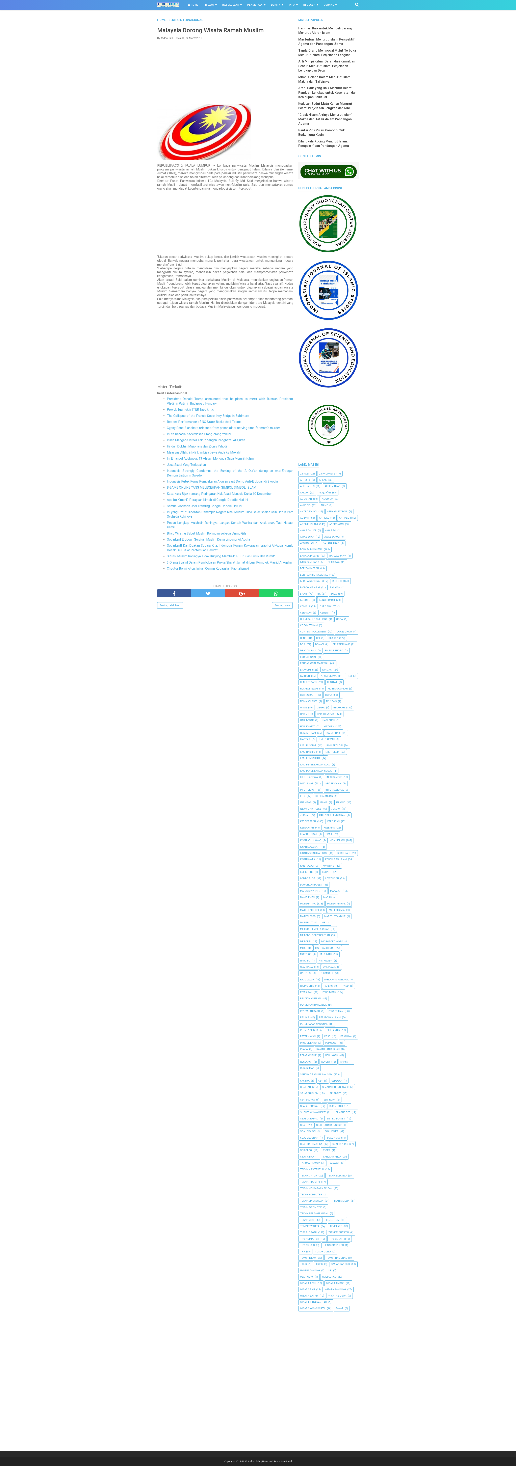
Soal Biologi (308, 1131)
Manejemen (307, 897)
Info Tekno (307, 789)
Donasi (319, 644)
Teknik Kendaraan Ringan (316, 1188)
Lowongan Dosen (311, 884)
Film (349, 676)
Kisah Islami (337, 840)
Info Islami (306, 783)
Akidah (304, 492)
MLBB (303, 948)
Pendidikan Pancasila (313, 1004)
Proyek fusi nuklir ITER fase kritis (190, 409)
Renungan (331, 1055)
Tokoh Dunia (323, 1251)
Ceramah (306, 612)
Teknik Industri (310, 1181)
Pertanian (333, 1030)
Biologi (337, 581)
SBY (320, 1080)
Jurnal (329, 4)
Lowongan (332, 878)
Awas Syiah (307, 536)
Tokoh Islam (308, 1257)
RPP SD (344, 1061)
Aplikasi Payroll (337, 511)
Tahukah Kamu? (310, 1163)
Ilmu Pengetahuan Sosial (316, 770)
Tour (303, 1264)
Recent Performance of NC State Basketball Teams (204, 422)
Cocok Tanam (309, 625)
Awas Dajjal (308, 530)
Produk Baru (308, 1042)
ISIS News (305, 802)
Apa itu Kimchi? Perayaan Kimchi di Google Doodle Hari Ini (207, 500)
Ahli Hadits (307, 486)
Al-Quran (328, 498)
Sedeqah (336, 1080)
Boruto (305, 600)
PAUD (346, 985)
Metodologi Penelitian (315, 935)
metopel (305, 941)
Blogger (309, 4)
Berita (276, 4)
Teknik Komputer (311, 1194)
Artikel (344, 517)
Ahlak (323, 480)
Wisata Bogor (337, 1295)
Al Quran (306, 498)
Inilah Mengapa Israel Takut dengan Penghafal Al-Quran (206, 440)
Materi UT (306, 922)
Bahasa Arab (331, 543)
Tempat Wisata (309, 1226)
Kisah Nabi (343, 853)
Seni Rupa (329, 1099)
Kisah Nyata (307, 859)
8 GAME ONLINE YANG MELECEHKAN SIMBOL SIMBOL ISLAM (211, 487)
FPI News (331, 701)
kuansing (328, 865)
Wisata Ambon (335, 1283)
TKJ (302, 1251)
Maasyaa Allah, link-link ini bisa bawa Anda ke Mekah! (204, 452)
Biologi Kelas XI (310, 587)
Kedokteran (308, 821)
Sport (326, 1150)
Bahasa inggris (309, 555)
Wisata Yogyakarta (313, 1308)
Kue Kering (306, 872)
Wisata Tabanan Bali (313, 1302)
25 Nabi (304, 473)
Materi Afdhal (336, 903)
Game (303, 707)
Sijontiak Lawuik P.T (313, 1112)
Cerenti (325, 612)
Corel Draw (344, 631)
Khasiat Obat (308, 834)
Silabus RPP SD (309, 1118)
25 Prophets (327, 473)
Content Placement (313, 631)
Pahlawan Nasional (336, 979)
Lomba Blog (307, 878)
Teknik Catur (308, 1175)
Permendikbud (309, 1030)
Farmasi (327, 669)
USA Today (306, 1276)
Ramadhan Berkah (328, 1049)
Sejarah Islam (309, 1093)
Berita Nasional (310, 581)
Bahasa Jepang (309, 562)
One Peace (329, 967)
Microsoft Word (332, 941)
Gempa (321, 707)
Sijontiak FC (337, 1106)
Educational (308, 657)
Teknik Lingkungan (312, 1200)
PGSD (327, 1036)
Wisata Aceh (308, 1283)
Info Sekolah (333, 783)
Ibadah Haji (333, 733)
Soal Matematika (311, 1144)
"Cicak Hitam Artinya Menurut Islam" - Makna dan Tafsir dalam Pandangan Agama (326, 119)
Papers (328, 985)
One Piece (306, 973)
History (329, 726)
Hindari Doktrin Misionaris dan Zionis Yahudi (197, 446)
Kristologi (307, 865)
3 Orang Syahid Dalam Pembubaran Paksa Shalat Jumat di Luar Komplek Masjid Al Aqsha (229, 562)
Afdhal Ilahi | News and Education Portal (270, 1461)
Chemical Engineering (314, 619)
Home (194, 4)
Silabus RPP (343, 1112)
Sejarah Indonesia (334, 1087)
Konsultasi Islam (336, 859)
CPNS (303, 638)
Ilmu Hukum (332, 752)
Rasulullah (230, 4)
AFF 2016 (305, 480)
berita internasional (314, 574)
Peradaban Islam (330, 1017)
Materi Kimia (337, 910)
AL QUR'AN (325, 492)
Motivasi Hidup (324, 948)
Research (306, 1061)
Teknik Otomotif (311, 1207)
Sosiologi (306, 1150)
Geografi (339, 707)
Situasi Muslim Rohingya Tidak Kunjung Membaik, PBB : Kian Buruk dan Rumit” (221, 556)
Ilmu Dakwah (327, 739)
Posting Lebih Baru (170, 605)
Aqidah (304, 517)
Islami (209, 4)
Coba (339, 619)
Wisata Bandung (335, 1289)
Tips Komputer (309, 1239)
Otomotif (327, 973)
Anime (324, 505)
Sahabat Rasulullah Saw (316, 1074)
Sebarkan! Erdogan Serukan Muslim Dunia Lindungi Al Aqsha (208, 539)
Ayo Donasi (307, 543)
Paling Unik (307, 985)
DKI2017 (333, 638)
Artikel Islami (309, 524)
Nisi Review (326, 960)
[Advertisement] (225, 72)
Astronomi (336, 524)
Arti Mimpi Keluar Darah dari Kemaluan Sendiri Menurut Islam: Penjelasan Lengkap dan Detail (326, 65)
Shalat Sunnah (309, 1106)
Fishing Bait (307, 695)
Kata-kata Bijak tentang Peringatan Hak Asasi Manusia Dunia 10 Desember (219, 494)
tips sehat (336, 1239)
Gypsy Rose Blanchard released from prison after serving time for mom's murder (223, 428)
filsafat (332, 682)
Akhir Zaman (332, 486)
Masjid (327, 897)
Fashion (305, 676)
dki (318, 638)
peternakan (308, 1036)
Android (305, 505)
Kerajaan (333, 821)
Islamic (340, 802)
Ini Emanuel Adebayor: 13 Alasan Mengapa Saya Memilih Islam (210, 458)
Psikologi (331, 1042)
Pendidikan (255, 4)
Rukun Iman (307, 1068)
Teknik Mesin (342, 1200)
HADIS (303, 713)
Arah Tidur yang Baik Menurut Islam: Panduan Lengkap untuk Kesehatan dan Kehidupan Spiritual (327, 92)
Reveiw (325, 1061)
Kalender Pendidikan (332, 815)
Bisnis (303, 593)
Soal (303, 1125)
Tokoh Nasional (336, 1257)
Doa (302, 644)
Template (336, 1226)
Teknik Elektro (337, 1175)
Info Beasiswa (309, 777)
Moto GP (305, 954)
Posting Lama (282, 605)
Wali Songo (329, 1276)
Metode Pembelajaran (314, 929)
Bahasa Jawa (337, 555)
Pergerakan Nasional (314, 1024)
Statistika (307, 1156)
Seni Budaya (307, 1099)
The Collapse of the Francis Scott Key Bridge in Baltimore (208, 416)
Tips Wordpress (333, 1245)
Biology (335, 587)
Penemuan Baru (310, 1011)
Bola (334, 593)
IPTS (302, 796)
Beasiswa (334, 562)
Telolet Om (331, 1220)
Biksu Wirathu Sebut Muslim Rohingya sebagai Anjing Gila (206, 533)
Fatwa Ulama (328, 676)
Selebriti (335, 1093)
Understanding (310, 1270)
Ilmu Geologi (335, 745)
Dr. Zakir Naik (341, 644)
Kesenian (329, 827)
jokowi (335, 808)
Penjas (304, 1017)
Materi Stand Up (334, 916)
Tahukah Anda (332, 1156)
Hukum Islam (308, 733)
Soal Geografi (309, 1137)
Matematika (308, 903)
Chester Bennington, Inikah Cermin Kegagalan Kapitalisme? (208, 568)
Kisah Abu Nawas (310, 840)
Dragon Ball (308, 650)
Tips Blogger (308, 1232)
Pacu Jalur (307, 979)
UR (330, 1270)
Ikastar (305, 739)
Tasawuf (334, 1163)
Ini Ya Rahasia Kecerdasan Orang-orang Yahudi (199, 434)
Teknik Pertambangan (314, 1213)
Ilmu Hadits (307, 752)
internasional (335, 789)
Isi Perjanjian (324, 796)
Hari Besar (307, 720)
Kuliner (327, 872)
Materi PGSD (308, 916)
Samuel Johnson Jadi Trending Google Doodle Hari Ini (204, 506)
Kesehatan (307, 827)
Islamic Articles (310, 808)
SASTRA (305, 1080)
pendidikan (329, 992)
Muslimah (326, 954)
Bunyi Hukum (327, 600)
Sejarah (305, 1087)
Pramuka (346, 1036)
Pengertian (336, 1011)
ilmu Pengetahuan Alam (315, 764)
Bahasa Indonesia (311, 549)
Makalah (335, 891)
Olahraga (306, 967)
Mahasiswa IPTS (310, 891)
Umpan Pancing (340, 1264)
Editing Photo (334, 650)
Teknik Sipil (307, 1220)
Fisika (328, 695)
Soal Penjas (340, 1144)
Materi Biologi (309, 910)
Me (323, 922)
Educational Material (314, 663)
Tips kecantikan (338, 1232)
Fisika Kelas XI (308, 701)
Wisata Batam (309, 1295)
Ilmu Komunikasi (310, 758)
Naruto (305, 960)
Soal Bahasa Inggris (329, 1125)
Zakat (339, 1308)
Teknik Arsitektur (312, 1169)
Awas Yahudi (332, 536)
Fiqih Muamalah (338, 688)
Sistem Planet (336, 1118)
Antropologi (308, 511)
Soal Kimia (333, 1137)
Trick (319, 1264)
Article (324, 517)
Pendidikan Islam (310, 998)
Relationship (308, 1055)
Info (292, 4)
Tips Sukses (307, 1245)
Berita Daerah (309, 568)
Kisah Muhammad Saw (313, 853)
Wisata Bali (307, 1289)
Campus (305, 606)
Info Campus (334, 777)
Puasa (304, 1049)
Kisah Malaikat (309, 846)
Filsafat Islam (309, 688)
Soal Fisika (331, 1131)
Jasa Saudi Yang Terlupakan (186, 465)
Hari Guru (328, 720)
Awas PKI (330, 530)
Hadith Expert (326, 713)
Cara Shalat (328, 606)
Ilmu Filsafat (308, 745)
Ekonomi (305, 669)
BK (318, 593)
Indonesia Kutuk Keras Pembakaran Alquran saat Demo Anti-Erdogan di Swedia (222, 481)
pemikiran (306, 992)
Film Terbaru (308, 682)
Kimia (329, 834)
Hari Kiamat (307, 726)
